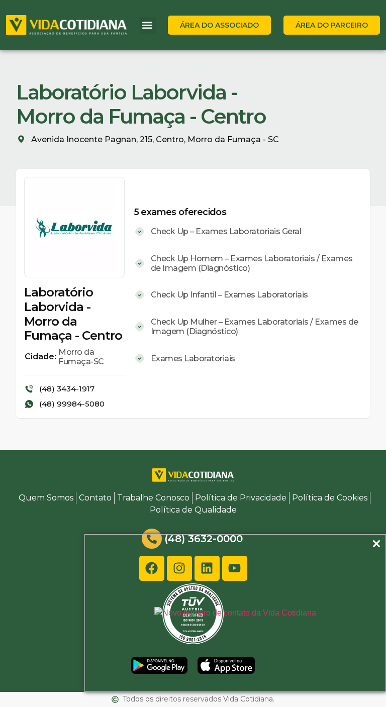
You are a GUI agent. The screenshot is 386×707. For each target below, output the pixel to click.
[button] (147, 25)
